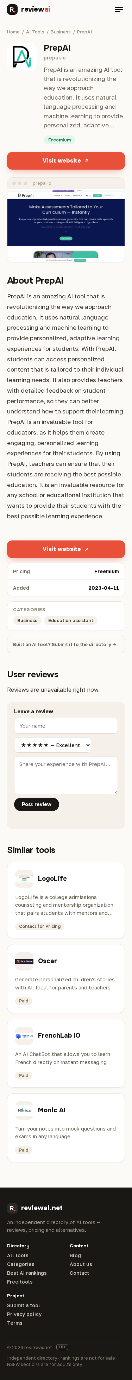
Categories (20, 1264)
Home (13, 31)
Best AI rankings (27, 1273)
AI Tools (35, 31)
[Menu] (119, 9)
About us (81, 1264)
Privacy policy (24, 1314)
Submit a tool (23, 1305)
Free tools (20, 1281)
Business (61, 31)
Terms (15, 1323)
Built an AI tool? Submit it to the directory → (65, 644)
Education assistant (70, 620)
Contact (79, 1273)
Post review (36, 804)
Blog (75, 1255)
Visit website (62, 160)
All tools (18, 1255)
